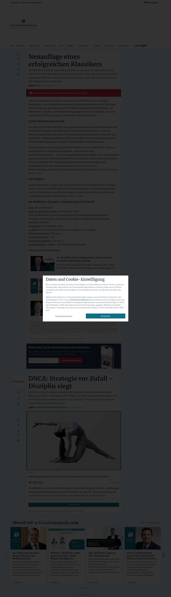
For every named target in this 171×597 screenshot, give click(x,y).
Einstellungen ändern (63, 316)
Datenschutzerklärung (80, 300)
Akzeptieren (105, 316)
